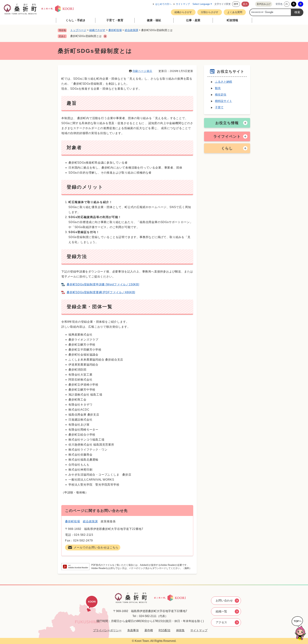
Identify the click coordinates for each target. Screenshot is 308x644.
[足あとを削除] (105, 36)
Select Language (201, 4)
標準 (236, 4)
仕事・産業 (193, 20)
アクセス (221, 622)
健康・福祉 (154, 20)
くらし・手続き (76, 20)
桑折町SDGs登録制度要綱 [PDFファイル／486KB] (101, 292)
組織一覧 (221, 611)
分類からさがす (209, 12)
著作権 (148, 630)
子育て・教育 (114, 20)
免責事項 (133, 630)
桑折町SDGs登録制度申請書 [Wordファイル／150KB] (103, 284)
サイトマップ (183, 4)
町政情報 (232, 20)
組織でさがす (97, 30)
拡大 (245, 4)
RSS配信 (164, 630)
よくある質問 (234, 12)
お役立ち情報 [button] (227, 123)
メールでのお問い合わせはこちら (96, 547)
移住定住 (220, 94)
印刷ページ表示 (142, 71)
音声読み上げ (264, 4)
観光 (218, 88)
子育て (219, 107)
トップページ (78, 30)
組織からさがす (183, 12)
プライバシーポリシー (107, 630)
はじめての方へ (163, 4)
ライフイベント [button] (227, 136)
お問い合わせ (224, 600)
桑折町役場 (115, 30)
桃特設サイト (223, 101)
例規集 (180, 630)
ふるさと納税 (223, 81)
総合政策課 (131, 30)
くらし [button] (227, 148)
